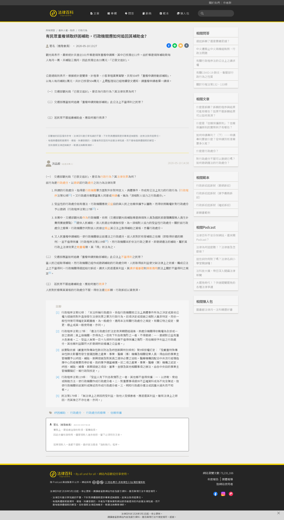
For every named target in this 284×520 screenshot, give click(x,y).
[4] (106, 240)
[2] (93, 208)
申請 (114, 195)
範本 (164, 13)
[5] (50, 272)
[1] (70, 194)
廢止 (107, 228)
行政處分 (62, 183)
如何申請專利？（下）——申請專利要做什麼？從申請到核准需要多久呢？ (215, 139)
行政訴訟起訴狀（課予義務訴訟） (214, 195)
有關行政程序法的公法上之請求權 (215, 63)
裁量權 (81, 247)
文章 (95, 13)
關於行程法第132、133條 (211, 84)
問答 (129, 13)
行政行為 (82, 30)
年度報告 (213, 479)
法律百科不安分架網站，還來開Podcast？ (215, 237)
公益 (110, 204)
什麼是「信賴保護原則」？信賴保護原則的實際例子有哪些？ (215, 125)
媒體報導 (227, 479)
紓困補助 (59, 413)
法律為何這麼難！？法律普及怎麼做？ (215, 249)
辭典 (147, 13)
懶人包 (183, 13)
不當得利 (126, 257)
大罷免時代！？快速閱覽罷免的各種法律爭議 (215, 284)
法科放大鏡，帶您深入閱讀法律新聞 (215, 273)
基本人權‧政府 (67, 30)
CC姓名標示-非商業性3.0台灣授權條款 (125, 482)
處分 (90, 183)
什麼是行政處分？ (207, 151)
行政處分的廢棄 (96, 413)
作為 (85, 217)
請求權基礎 (137, 268)
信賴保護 (116, 413)
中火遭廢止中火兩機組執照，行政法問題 (215, 51)
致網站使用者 (224, 484)
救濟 (101, 284)
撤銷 (76, 183)
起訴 (107, 290)
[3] (75, 221)
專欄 (112, 13)
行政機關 (90, 190)
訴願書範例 (203, 212)
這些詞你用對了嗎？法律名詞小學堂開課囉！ (215, 261)
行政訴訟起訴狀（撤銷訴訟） (214, 185)
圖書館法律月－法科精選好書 (214, 309)
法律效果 (122, 176)
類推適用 (152, 268)
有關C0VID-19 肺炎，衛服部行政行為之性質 (215, 74)
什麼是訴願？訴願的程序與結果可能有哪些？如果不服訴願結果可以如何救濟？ (215, 111)
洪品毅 (63, 163)
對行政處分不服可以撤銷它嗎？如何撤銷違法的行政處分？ (215, 161)
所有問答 (50, 30)
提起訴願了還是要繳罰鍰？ (213, 41)
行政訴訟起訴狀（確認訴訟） (214, 205)
